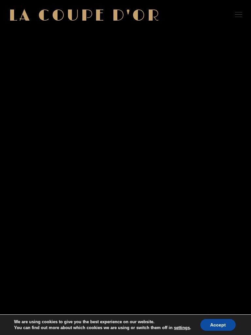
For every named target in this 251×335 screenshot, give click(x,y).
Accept (218, 324)
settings (182, 327)
